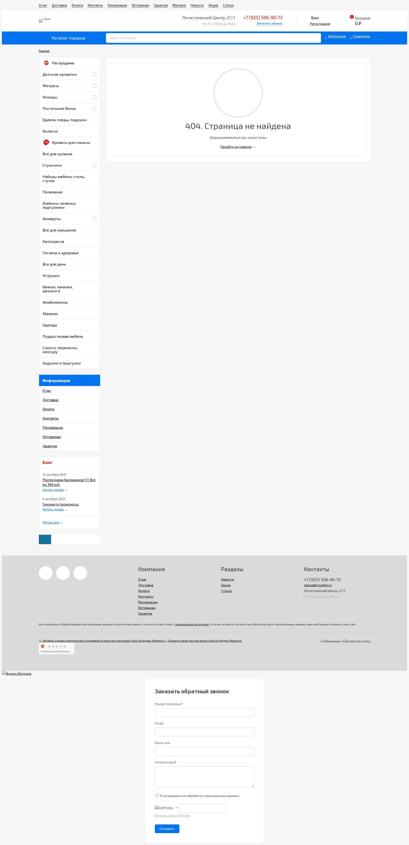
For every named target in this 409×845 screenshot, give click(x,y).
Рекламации (117, 5)
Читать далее (53, 490)
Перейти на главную (236, 147)
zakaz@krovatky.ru (318, 585)
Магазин (179, 5)
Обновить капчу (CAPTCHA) (172, 815)
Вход (315, 17)
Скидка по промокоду (61, 504)
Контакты (95, 5)
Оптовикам (140, 5)
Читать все (51, 522)
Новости (197, 5)
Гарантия (161, 5)
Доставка (59, 5)
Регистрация (320, 24)
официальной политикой (192, 624)
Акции (213, 5)
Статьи (228, 5)
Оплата (77, 5)
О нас (43, 5)
